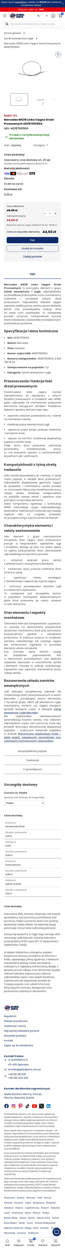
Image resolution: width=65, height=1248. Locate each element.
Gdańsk (8, 1202)
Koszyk (31, 1242)
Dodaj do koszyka (32, 248)
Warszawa (9, 1197)
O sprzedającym (32, 769)
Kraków (20, 1197)
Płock (35, 1228)
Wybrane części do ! (31, 9)
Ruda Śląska (10, 1222)
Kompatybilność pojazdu (32, 751)
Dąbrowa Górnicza (13, 1228)
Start (7, 1245)
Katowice (8, 1207)
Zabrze (23, 1217)
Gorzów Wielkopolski (45, 1222)
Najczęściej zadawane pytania (21, 1030)
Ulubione (42, 1245)
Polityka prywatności (16, 1021)
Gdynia (19, 1207)
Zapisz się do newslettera (18, 1045)
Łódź (39, 1197)
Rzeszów (55, 1207)
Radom (45, 1207)
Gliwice (36, 1212)
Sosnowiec (17, 1212)
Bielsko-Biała (11, 1217)
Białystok (51, 1202)
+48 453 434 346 (18, 1078)
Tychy (30, 1222)
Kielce (28, 1212)
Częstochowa (32, 1207)
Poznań (47, 1197)
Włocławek (9, 1233)
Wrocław (30, 1197)
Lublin (28, 1202)
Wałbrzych (33, 1233)
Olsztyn (46, 1212)
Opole (22, 1222)
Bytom (31, 1217)
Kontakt (8, 1040)
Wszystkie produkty (15, 1035)
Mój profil (55, 1245)
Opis (32, 274)
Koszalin (44, 1228)
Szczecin (18, 1202)
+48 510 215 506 (17, 1074)
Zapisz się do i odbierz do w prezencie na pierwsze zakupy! (31, 4)
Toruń (7, 1212)
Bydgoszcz (38, 1202)
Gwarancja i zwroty (15, 1026)
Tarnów (54, 1228)
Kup (32, 240)
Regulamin (10, 1016)
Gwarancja (32, 760)
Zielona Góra (43, 1217)
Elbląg (28, 1228)
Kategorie (19, 1245)
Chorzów (21, 1233)
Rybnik (55, 1217)
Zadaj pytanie (32, 257)
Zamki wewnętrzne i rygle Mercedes (32, 710)
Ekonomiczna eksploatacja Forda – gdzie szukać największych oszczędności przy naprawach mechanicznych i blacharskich (32, 737)
